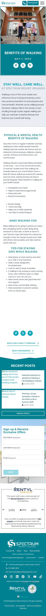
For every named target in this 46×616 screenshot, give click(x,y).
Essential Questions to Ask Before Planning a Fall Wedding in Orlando (31, 378)
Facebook (35, 581)
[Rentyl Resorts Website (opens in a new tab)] (17, 588)
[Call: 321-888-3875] (24, 3)
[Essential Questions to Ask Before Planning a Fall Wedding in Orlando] (11, 379)
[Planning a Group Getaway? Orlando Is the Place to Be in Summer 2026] (11, 399)
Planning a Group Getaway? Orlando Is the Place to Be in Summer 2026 (30, 398)
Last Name (11, 447)
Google (25, 581)
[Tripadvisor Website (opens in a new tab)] (23, 597)
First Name (11, 437)
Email (9, 458)
